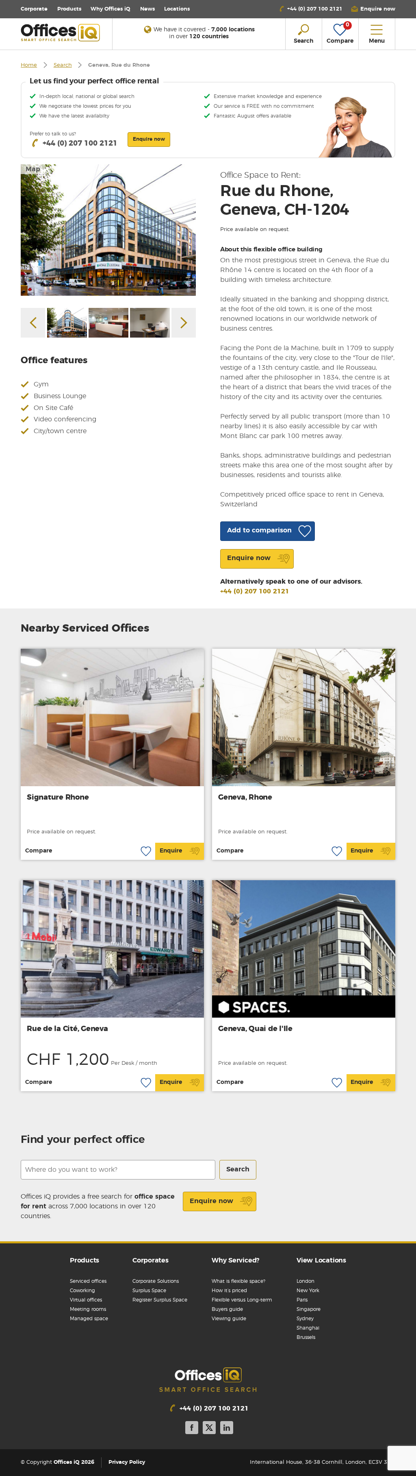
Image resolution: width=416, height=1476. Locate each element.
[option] (108, 230)
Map (33, 169)
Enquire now (211, 1201)
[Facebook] (191, 1429)
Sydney (305, 1318)
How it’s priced (229, 1290)
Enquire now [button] (149, 139)
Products (69, 9)
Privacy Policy (126, 1462)
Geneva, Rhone (245, 797)
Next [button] (183, 323)
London (305, 1281)
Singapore (309, 1309)
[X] (209, 1429)
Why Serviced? (235, 1260)
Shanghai (308, 1328)
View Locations (321, 1260)
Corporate (34, 9)
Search (63, 65)
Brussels (306, 1337)
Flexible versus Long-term (242, 1299)
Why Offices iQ (110, 9)
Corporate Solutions (155, 1281)
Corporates (150, 1260)
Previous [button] (33, 323)
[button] (373, 9)
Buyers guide (227, 1309)
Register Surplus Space (159, 1299)
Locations (177, 9)
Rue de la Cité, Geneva (67, 1029)
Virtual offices (86, 1299)
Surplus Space (149, 1290)
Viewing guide (229, 1318)
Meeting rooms (88, 1309)
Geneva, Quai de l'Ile (255, 1029)
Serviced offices (88, 1281)
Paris (302, 1299)
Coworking (82, 1290)
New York (308, 1290)
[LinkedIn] (226, 1429)
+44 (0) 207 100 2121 (254, 591)
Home (29, 65)
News (147, 9)
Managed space (89, 1318)
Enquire (171, 851)
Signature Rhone (58, 797)
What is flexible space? (238, 1281)
